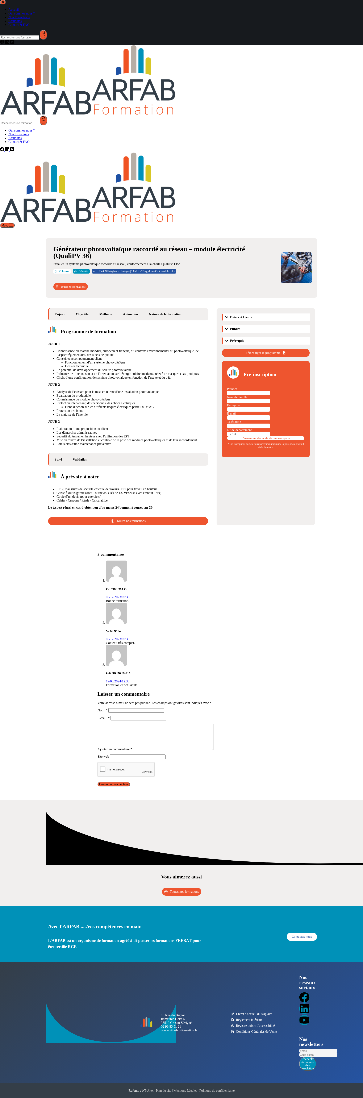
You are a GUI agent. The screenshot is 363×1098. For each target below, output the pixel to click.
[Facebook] (2, 150)
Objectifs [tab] (82, 314)
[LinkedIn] (7, 150)
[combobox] (19, 123)
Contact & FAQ (19, 142)
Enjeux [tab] (60, 314)
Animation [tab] (130, 314)
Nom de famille (237, 397)
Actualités (15, 138)
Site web (103, 756)
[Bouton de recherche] (43, 120)
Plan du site (163, 1090)
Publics (235, 329)
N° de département (239, 430)
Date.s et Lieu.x (241, 317)
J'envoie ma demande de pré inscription (266, 438)
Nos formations (18, 134)
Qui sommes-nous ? (21, 130)
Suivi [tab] (58, 459)
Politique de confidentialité (217, 1090)
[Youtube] (304, 1020)
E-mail (231, 413)
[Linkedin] (304, 1008)
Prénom (232, 389)
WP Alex (148, 1090)
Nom (102, 710)
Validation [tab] (80, 459)
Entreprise (233, 405)
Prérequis (237, 340)
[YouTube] (12, 150)
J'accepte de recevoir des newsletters (308, 1063)
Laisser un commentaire (113, 784)
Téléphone (234, 421)
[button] (266, 317)
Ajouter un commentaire (114, 749)
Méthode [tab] (105, 314)
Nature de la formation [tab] (165, 314)
